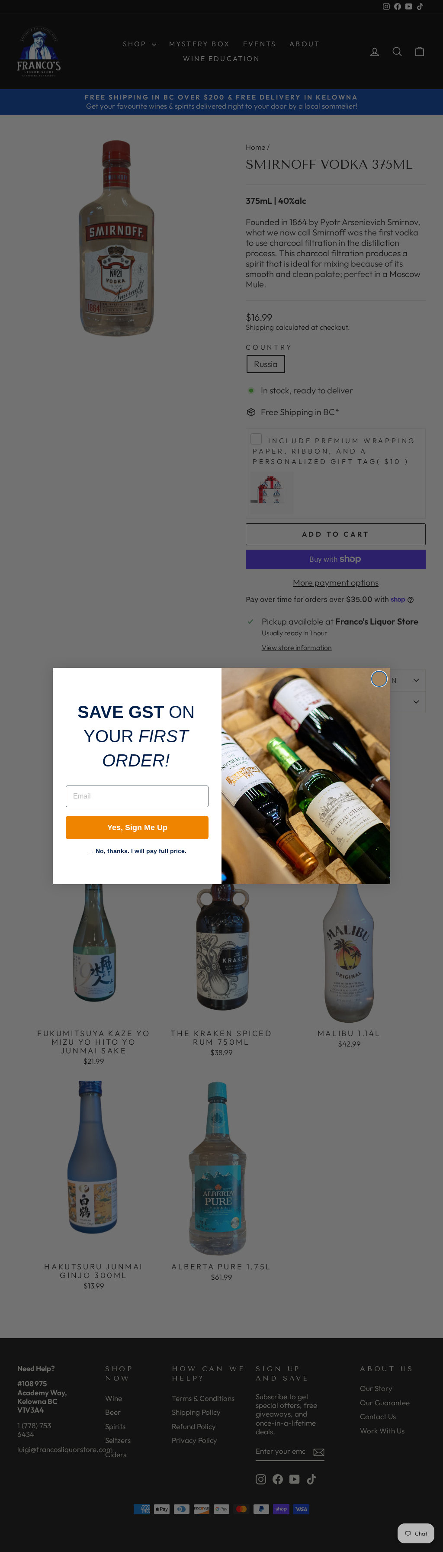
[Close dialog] (379, 678)
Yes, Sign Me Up (137, 827)
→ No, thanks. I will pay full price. (137, 850)
